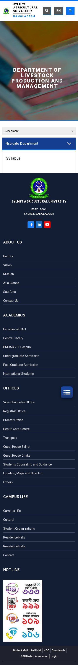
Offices (11, 388)
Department (12, 131)
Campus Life (15, 496)
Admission (41, 656)
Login (54, 656)
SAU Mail (36, 650)
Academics (14, 315)
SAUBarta (26, 656)
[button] (38, 143)
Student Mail (20, 650)
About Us (12, 242)
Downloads (58, 650)
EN (58, 11)
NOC (46, 650)
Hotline (11, 569)
